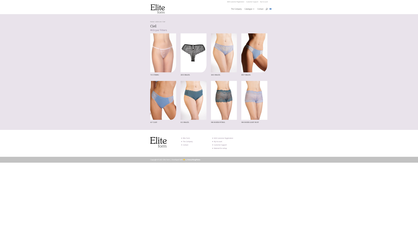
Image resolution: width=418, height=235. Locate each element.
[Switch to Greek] (270, 9)
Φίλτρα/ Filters (158, 30)
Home (152, 22)
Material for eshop (220, 148)
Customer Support (252, 2)
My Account (264, 2)
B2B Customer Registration (235, 2)
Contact (260, 9)
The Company (236, 9)
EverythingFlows (193, 160)
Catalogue (248, 9)
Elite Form (186, 138)
